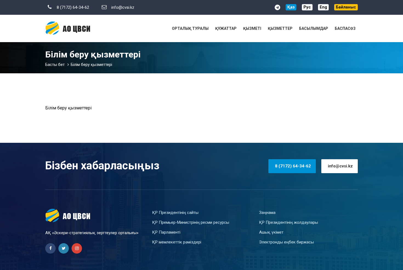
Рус (307, 7)
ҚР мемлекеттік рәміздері (176, 242)
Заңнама (267, 212)
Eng (323, 7)
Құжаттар (226, 28)
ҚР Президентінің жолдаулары (288, 222)
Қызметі (252, 28)
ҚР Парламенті (166, 232)
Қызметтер (280, 28)
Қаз (291, 7)
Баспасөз (345, 28)
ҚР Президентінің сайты (175, 212)
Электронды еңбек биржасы (286, 242)
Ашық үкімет (271, 232)
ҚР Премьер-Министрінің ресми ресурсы (190, 222)
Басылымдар (313, 28)
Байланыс (346, 7)
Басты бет (55, 64)
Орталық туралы (190, 28)
